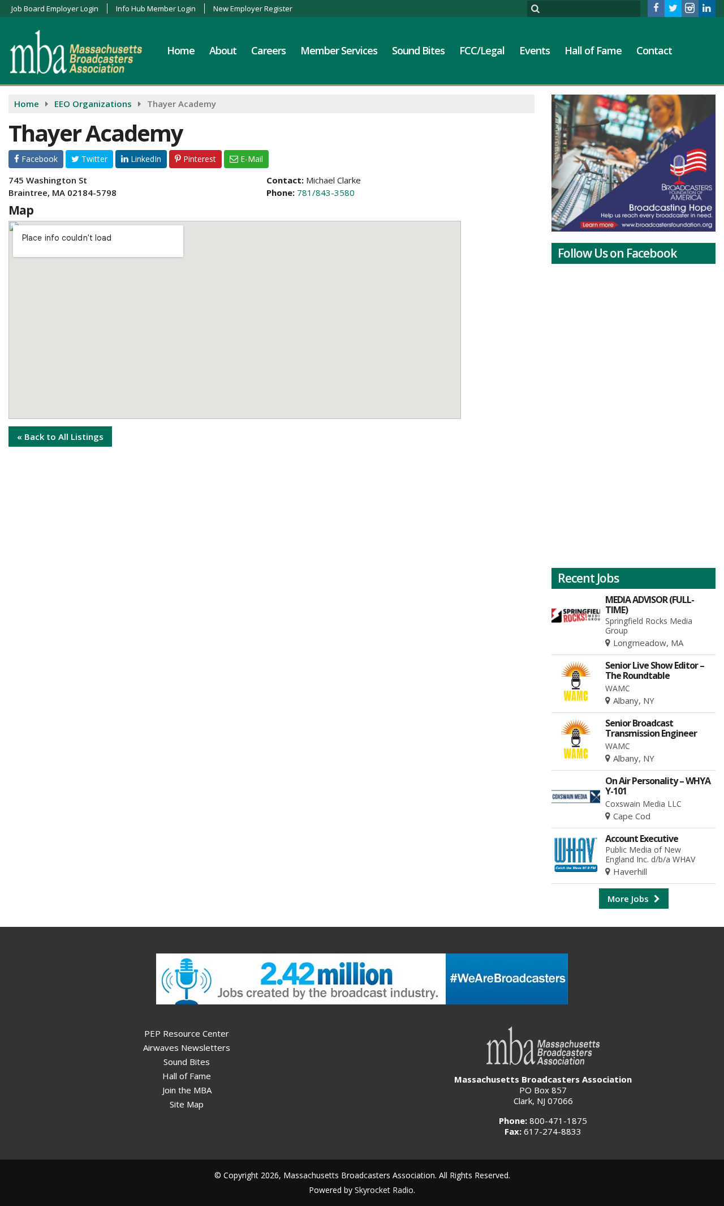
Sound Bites (418, 50)
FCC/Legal (482, 50)
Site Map (187, 1104)
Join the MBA (187, 1090)
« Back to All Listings (60, 436)
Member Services (338, 50)
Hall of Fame (593, 50)
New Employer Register (252, 8)
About (222, 50)
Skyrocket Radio (384, 1189)
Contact (654, 50)
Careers (268, 50)
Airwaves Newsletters (186, 1047)
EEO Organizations (93, 103)
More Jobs (629, 898)
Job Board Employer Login (54, 8)
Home (181, 50)
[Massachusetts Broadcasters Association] (84, 51)
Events (534, 50)
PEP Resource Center (186, 1033)
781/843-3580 (326, 192)
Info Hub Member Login (156, 8)
